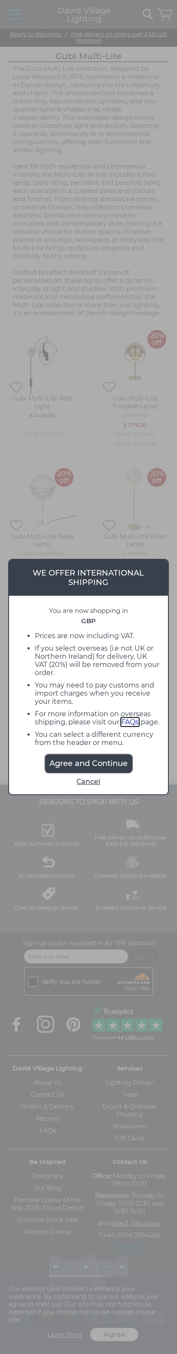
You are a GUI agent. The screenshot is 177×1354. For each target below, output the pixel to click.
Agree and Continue (88, 763)
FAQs (130, 722)
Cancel (88, 782)
